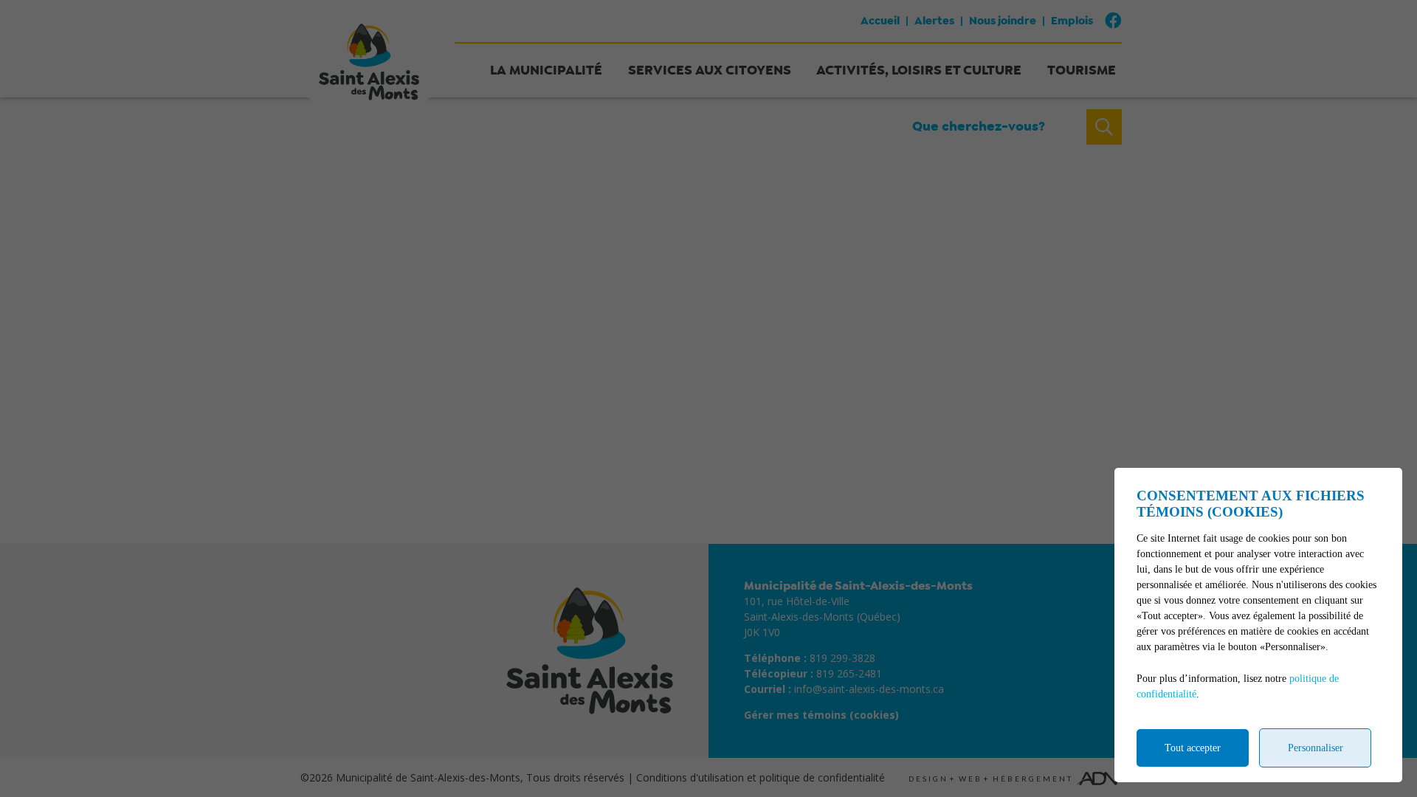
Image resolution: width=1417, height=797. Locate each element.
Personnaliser (1315, 747)
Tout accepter (1193, 747)
